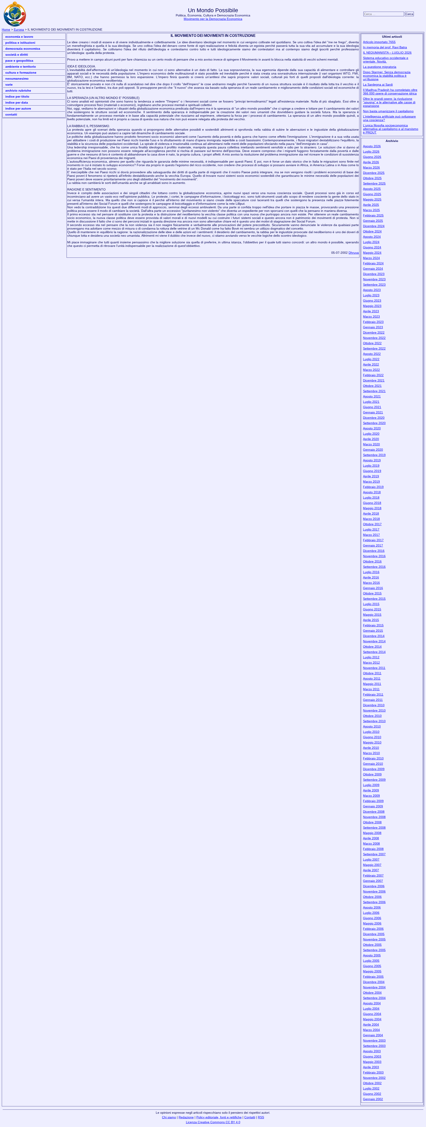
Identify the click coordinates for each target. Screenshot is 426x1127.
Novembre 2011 (374, 668)
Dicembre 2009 (374, 769)
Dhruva (354, 252)
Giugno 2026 (372, 157)
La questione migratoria (379, 67)
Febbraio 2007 (373, 875)
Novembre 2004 (374, 987)
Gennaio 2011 (373, 700)
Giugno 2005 (372, 966)
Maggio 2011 (372, 684)
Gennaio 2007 (373, 881)
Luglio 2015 (371, 604)
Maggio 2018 (372, 508)
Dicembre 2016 (374, 551)
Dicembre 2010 (374, 705)
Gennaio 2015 (373, 630)
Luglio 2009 (371, 785)
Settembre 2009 (374, 779)
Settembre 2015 (374, 598)
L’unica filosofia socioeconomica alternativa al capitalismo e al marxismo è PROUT (390, 129)
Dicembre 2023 (374, 274)
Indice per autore (18, 108)
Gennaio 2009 (373, 806)
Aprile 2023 (371, 311)
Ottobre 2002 (372, 1083)
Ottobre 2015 (372, 593)
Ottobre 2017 (372, 524)
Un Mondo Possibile (213, 10)
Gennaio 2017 (373, 545)
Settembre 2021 (374, 391)
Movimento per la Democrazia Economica (213, 19)
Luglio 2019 (371, 465)
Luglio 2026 (371, 151)
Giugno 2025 (372, 194)
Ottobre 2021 (372, 385)
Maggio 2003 (372, 1062)
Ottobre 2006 (372, 897)
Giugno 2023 (372, 300)
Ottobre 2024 (372, 231)
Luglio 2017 (371, 529)
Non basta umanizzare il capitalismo (388, 111)
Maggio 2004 (372, 1019)
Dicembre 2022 (374, 332)
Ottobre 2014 (372, 646)
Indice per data (16, 102)
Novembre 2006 (374, 891)
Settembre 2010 (374, 721)
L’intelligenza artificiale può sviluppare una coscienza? (389, 118)
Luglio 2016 (371, 572)
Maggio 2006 (372, 923)
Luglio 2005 (371, 960)
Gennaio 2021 (373, 412)
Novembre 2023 (374, 279)
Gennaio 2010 (373, 763)
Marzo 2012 (371, 662)
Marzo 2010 (371, 753)
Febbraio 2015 (373, 625)
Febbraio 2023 (373, 322)
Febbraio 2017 (373, 540)
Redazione (186, 1117)
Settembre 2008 (374, 827)
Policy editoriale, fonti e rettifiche (219, 1117)
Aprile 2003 (371, 1067)
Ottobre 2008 (372, 822)
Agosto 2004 (372, 1003)
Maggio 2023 (372, 306)
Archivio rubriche (18, 90)
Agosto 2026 (372, 146)
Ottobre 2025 (372, 178)
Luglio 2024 (371, 242)
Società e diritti (16, 54)
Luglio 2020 (371, 433)
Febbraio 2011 (373, 694)
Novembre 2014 (374, 641)
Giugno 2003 (372, 1056)
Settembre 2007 (374, 854)
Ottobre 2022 (372, 343)
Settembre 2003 (374, 1046)
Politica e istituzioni (20, 42)
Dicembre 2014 (374, 636)
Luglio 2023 (371, 295)
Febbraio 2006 (373, 928)
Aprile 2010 (371, 747)
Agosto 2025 (372, 189)
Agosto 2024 (372, 236)
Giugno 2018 (372, 503)
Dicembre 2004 (374, 982)
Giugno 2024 (372, 247)
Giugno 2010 (372, 737)
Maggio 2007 (372, 865)
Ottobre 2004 (372, 992)
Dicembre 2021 (374, 380)
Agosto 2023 (372, 290)
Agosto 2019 (372, 460)
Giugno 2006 (372, 918)
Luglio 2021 (371, 401)
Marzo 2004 (371, 1030)
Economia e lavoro (19, 36)
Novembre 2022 (374, 338)
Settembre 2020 (374, 423)
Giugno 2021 (372, 407)
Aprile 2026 (371, 162)
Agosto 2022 (372, 354)
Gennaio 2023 (373, 327)
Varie (9, 84)
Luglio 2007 (371, 859)
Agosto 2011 (372, 678)
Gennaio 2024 (373, 268)
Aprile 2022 (371, 364)
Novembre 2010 (374, 710)
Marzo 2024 (371, 258)
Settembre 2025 (374, 183)
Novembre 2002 (374, 1078)
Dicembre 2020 (374, 417)
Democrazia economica (22, 48)
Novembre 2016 (374, 556)
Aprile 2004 (371, 1024)
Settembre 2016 (374, 566)
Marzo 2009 (371, 795)
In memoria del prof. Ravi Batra (385, 47)
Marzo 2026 (371, 167)
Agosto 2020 (372, 428)
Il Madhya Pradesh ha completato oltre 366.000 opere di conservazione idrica (390, 91)
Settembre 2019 (374, 455)
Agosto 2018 (372, 492)
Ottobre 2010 (372, 716)
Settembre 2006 (374, 902)
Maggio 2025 (372, 199)
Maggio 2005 (372, 971)
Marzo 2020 (371, 444)
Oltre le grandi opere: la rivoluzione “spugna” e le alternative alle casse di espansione (389, 102)
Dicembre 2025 (374, 173)
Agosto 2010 (372, 726)
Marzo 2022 (371, 370)
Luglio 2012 (371, 657)
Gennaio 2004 (373, 1035)
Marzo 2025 (371, 210)
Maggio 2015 (372, 614)
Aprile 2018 (371, 513)
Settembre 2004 (374, 998)
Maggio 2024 (372, 252)
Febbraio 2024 (373, 263)
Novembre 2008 (374, 817)
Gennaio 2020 (373, 449)
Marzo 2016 (371, 582)
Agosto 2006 (372, 907)
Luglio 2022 (371, 359)
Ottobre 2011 (372, 673)
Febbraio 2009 (373, 801)
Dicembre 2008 (374, 811)
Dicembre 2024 (374, 226)
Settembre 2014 (374, 652)
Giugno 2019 (372, 471)
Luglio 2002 (371, 1088)
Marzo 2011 (371, 689)
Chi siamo (169, 1117)
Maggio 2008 (372, 833)
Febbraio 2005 (373, 976)
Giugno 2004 (372, 1014)
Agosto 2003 (372, 1051)
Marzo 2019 (371, 481)
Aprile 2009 (371, 790)
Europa (19, 29)
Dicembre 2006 (374, 886)
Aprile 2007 (371, 870)
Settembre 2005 (374, 950)
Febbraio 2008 (373, 849)
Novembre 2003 (374, 1040)
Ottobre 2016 (372, 561)
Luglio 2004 (371, 1008)
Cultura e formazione (20, 72)
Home (6, 29)
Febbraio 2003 (373, 1072)
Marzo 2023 (371, 316)
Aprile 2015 (371, 620)
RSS (261, 1117)
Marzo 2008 (371, 843)
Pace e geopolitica (19, 60)
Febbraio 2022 (373, 375)
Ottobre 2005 (372, 944)
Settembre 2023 (374, 284)
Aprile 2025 (371, 205)
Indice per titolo (17, 96)
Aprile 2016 (371, 577)
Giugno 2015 (372, 609)
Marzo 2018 (371, 519)
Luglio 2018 (371, 497)
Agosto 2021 (372, 396)
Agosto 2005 (372, 955)
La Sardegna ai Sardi (378, 84)
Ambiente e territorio (20, 66)
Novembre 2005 (374, 939)
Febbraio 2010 (373, 758)
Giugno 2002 (372, 1094)
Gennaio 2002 (373, 1099)
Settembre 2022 (374, 348)
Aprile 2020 (371, 439)
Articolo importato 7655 (379, 42)
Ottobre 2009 (372, 774)
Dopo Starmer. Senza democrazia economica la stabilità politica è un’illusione (386, 75)
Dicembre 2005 (374, 934)
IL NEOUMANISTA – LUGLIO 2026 (387, 52)
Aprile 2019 (371, 476)
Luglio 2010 (371, 732)
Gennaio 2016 (373, 588)
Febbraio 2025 (373, 215)
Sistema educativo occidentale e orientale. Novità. (385, 59)
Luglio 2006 (371, 913)
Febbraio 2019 (373, 487)
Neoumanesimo (17, 78)
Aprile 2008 (371, 838)
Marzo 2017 (371, 535)
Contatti (11, 114)
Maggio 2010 (372, 742)
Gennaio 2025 (373, 220)
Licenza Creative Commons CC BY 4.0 (213, 1122)
